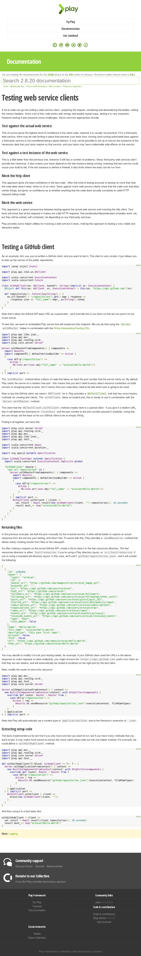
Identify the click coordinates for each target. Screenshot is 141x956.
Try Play (70, 22)
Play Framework (70, 9)
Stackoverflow (54, 866)
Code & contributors (104, 914)
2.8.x (71, 74)
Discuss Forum (24, 866)
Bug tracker (104, 918)
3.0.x (132, 74)
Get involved (104, 922)
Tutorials (37, 906)
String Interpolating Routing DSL (71, 328)
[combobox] (70, 81)
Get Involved (70, 35)
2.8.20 (50, 74)
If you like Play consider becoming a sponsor (40, 881)
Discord (39, 866)
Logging (13, 833)
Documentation (71, 29)
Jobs (104, 902)
